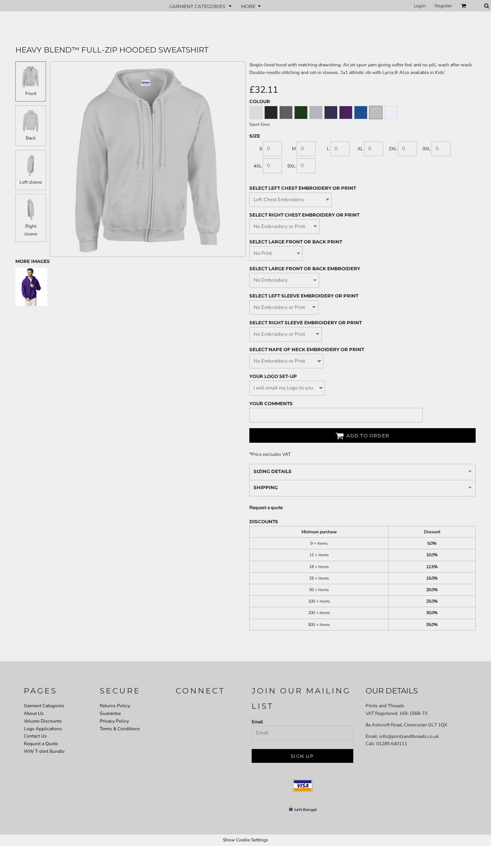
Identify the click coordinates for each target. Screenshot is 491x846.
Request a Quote (41, 744)
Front (30, 93)
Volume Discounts (43, 721)
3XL (426, 149)
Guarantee (110, 713)
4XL (258, 166)
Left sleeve (31, 182)
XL (360, 149)
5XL (291, 166)
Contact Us (35, 736)
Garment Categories (44, 706)
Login (420, 5)
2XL (393, 149)
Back (31, 138)
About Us (34, 713)
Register (443, 5)
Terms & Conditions (120, 729)
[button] (201, 6)
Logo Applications (43, 729)
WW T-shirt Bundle (44, 751)
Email (257, 722)
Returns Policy (115, 706)
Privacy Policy (114, 721)
